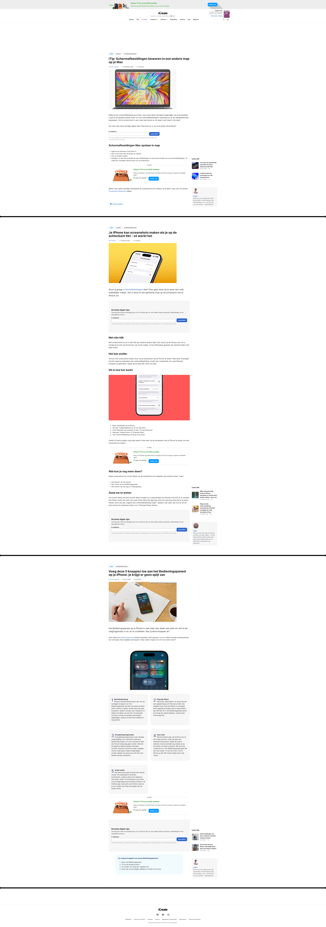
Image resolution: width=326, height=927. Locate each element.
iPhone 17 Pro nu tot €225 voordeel (146, 169)
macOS (118, 54)
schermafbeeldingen (133, 289)
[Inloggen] (228, 19)
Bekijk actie (212, 4)
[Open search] (224, 19)
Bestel (220, 16)
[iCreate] (163, 13)
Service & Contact (139, 919)
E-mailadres (115, 318)
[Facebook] (157, 915)
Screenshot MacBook (117, 191)
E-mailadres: (113, 131)
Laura (114, 67)
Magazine (128, 919)
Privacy (157, 919)
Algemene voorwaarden (169, 919)
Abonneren (214, 16)
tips (111, 54)
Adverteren (182, 919)
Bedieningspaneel (122, 566)
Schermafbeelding (130, 54)
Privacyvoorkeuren (195, 919)
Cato (112, 240)
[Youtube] (163, 915)
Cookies (150, 919)
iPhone (118, 227)
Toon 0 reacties (117, 204)
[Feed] (168, 915)
